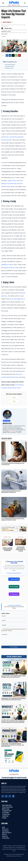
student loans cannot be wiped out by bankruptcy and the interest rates (12, 183)
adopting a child (6, 264)
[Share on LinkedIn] (26, 427)
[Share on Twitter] (26, 430)
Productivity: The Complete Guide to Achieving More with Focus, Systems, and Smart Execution (12, 745)
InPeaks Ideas (8, 28)
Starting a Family (9, 66)
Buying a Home (9, 68)
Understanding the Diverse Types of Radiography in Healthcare (11, 491)
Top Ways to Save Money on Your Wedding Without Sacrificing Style (7, 549)
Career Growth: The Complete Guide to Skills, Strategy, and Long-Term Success (13, 676)
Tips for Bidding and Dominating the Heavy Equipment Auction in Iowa (12, 519)
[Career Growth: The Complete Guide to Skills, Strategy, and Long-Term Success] (14, 666)
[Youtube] (13, 796)
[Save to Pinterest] (26, 436)
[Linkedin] (10, 55)
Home (2, 24)
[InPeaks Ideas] (2, 28)
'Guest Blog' (12, 431)
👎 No (14, 401)
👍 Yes (14, 397)
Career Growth (7, 22)
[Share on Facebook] (26, 424)
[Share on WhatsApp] (26, 433)
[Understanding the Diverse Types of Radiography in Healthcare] (14, 479)
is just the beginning (16, 299)
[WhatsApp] (16, 55)
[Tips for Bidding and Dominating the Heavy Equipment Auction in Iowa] (14, 507)
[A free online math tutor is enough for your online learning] (14, 452)
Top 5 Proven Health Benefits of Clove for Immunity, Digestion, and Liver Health (20, 549)
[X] (13, 55)
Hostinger (19, 856)
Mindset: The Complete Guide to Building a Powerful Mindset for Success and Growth (12, 721)
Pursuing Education (10, 64)
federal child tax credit (11, 267)
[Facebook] (7, 55)
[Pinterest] (19, 55)
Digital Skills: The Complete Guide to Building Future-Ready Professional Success (13, 699)
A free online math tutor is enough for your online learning (12, 464)
